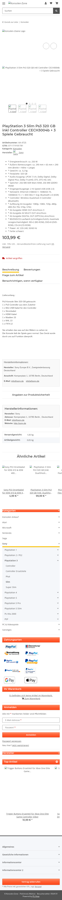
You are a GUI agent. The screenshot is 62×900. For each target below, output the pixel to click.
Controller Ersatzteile (16, 571)
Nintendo (6, 533)
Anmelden (31, 734)
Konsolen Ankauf (10, 517)
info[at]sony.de (32, 381)
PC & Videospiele (10, 624)
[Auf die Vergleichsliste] (46, 46)
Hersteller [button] (8, 753)
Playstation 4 (11, 592)
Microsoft (6, 527)
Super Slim (11, 587)
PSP (6, 619)
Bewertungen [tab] (32, 269)
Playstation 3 (11, 560)
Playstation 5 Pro (13, 603)
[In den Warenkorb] (4, 38)
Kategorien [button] (9, 510)
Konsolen (17, 148)
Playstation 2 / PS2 (13, 555)
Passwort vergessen (11, 741)
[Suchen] (56, 11)
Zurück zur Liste (11, 22)
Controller (10, 565)
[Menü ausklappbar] (3, 2)
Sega (4, 538)
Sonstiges (7, 629)
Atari (4, 522)
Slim (8, 581)
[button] (45, 3)
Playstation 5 (11, 597)
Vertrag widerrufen (31, 881)
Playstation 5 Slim (13, 608)
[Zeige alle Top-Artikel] (57, 761)
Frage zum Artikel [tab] (13, 275)
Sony (4, 543)
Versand (6, 247)
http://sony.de (20, 423)
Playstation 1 (11, 549)
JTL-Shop (35, 896)
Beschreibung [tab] (10, 269)
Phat (8, 576)
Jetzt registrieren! (20, 745)
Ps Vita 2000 (10, 613)
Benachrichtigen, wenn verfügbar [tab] (22, 280)
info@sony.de (17, 381)
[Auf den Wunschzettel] (53, 46)
